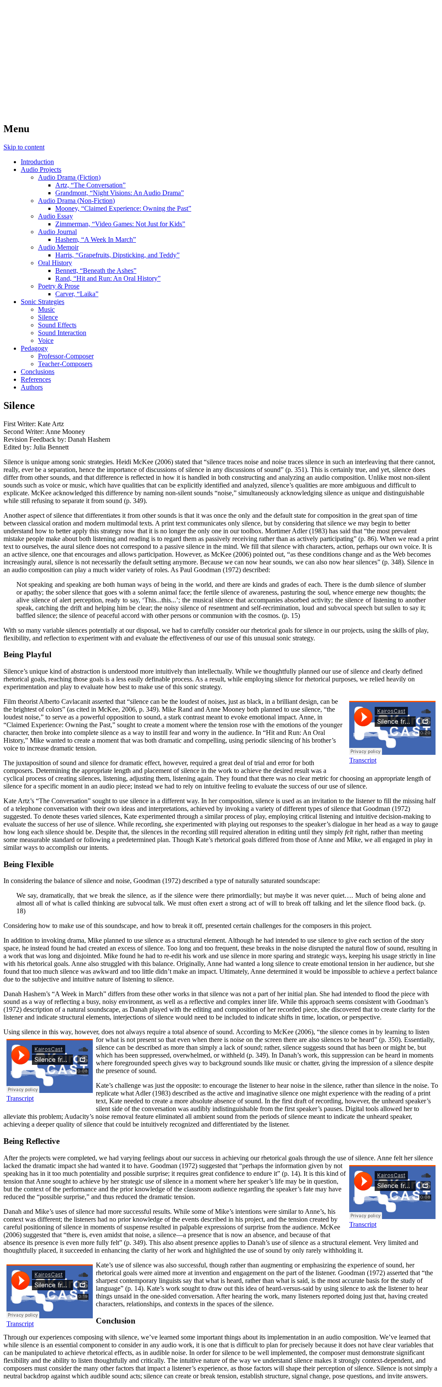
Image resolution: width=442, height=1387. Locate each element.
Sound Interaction (62, 332)
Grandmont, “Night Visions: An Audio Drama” (119, 192)
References (36, 379)
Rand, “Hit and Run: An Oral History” (108, 278)
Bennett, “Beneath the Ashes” (95, 270)
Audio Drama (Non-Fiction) (76, 200)
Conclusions (37, 371)
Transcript (362, 760)
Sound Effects (57, 325)
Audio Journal (57, 231)
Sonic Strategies (42, 301)
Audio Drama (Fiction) (69, 177)
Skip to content (23, 147)
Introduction (37, 161)
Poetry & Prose (58, 286)
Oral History (55, 262)
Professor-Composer (66, 356)
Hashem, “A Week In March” (95, 239)
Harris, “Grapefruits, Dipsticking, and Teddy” (117, 255)
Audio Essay (55, 216)
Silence (48, 317)
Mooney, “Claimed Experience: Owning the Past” (123, 208)
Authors (32, 387)
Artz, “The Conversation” (90, 185)
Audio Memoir (58, 247)
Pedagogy (34, 348)
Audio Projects (41, 169)
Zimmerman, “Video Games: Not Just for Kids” (120, 224)
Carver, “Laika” (76, 294)
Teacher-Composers (65, 363)
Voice (46, 340)
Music (46, 309)
